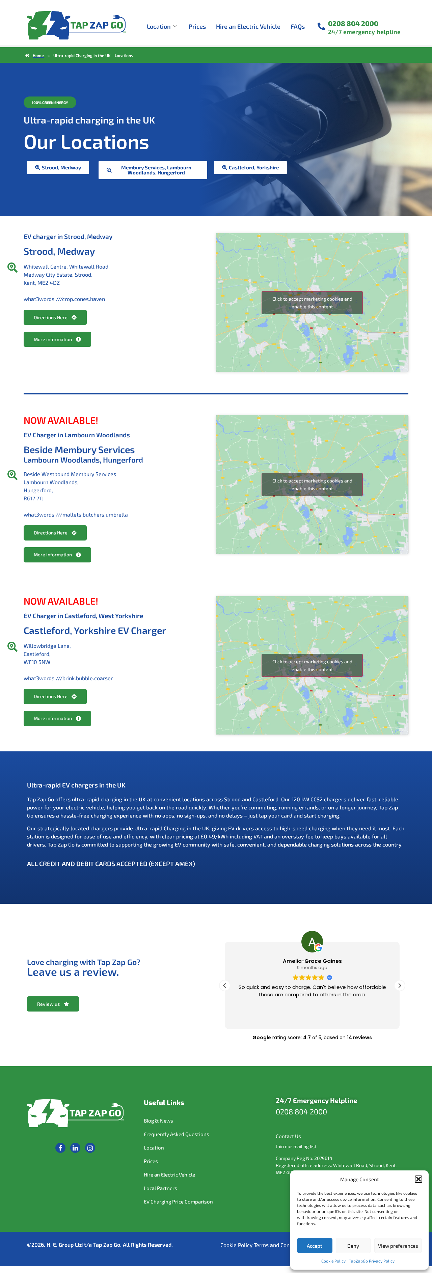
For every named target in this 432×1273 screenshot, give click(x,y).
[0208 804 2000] (321, 26)
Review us (48, 1004)
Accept (314, 1246)
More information (53, 339)
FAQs (298, 26)
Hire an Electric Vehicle (248, 26)
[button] (418, 1179)
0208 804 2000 (353, 23)
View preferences (398, 1246)
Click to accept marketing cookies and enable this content (312, 302)
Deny (353, 1246)
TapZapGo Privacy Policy (372, 1260)
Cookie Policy (333, 1260)
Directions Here (51, 317)
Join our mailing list (296, 1146)
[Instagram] (90, 1148)
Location (159, 26)
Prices (197, 26)
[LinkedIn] (75, 1148)
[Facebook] (60, 1148)
